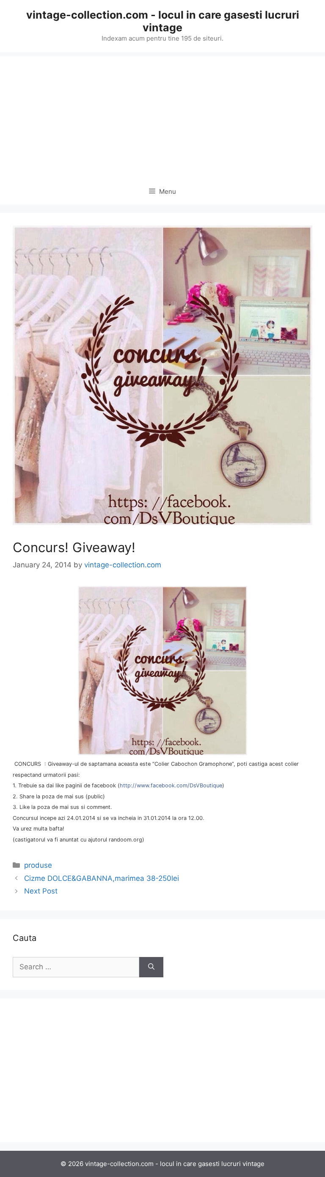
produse (38, 865)
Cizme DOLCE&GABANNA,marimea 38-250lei (101, 878)
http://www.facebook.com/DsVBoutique (171, 785)
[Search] (151, 967)
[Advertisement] (162, 115)
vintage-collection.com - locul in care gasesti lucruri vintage (162, 21)
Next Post (41, 891)
